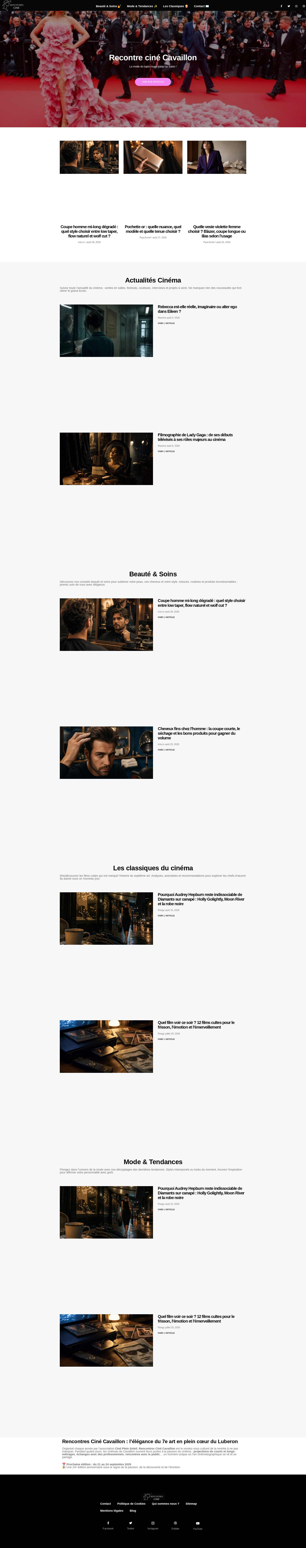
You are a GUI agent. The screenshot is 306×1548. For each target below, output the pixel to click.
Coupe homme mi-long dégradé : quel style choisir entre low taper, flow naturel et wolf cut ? (89, 231)
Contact (105, 1503)
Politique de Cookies (131, 1503)
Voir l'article (166, 323)
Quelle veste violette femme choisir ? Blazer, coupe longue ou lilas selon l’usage (217, 231)
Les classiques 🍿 (175, 6)
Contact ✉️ (201, 6)
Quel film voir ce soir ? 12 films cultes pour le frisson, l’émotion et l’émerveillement (196, 1024)
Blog (133, 1510)
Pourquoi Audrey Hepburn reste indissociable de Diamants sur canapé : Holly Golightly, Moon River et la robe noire (201, 899)
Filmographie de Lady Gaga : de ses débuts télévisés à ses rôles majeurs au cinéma (195, 437)
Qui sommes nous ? (165, 1503)
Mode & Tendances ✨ (142, 6)
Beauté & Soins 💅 (108, 6)
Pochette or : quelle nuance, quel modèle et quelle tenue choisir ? (153, 229)
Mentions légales (111, 1510)
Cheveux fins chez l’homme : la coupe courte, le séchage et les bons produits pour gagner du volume (199, 733)
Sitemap (191, 1503)
